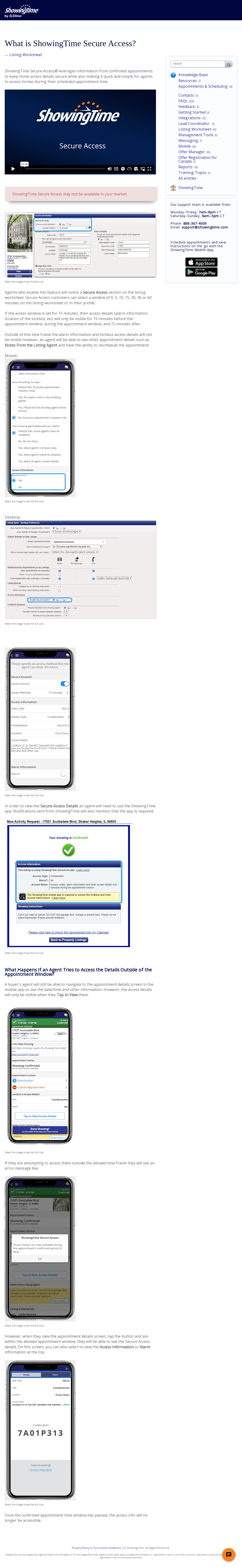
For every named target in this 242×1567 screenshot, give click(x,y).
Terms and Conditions (107, 1548)
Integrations (189, 117)
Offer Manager (191, 151)
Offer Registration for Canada (197, 159)
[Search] (229, 64)
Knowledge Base (193, 74)
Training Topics (192, 172)
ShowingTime (190, 187)
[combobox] (199, 64)
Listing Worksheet (194, 129)
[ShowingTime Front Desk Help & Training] (22, 11)
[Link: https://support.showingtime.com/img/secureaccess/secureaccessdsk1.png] (81, 276)
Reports (185, 166)
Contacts (186, 95)
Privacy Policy (80, 1548)
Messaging (188, 140)
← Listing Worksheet (23, 54)
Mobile (184, 146)
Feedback (186, 106)
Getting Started (192, 112)
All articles (187, 178)
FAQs (182, 100)
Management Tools (195, 134)
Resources (187, 80)
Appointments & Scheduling (203, 86)
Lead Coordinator (194, 123)
